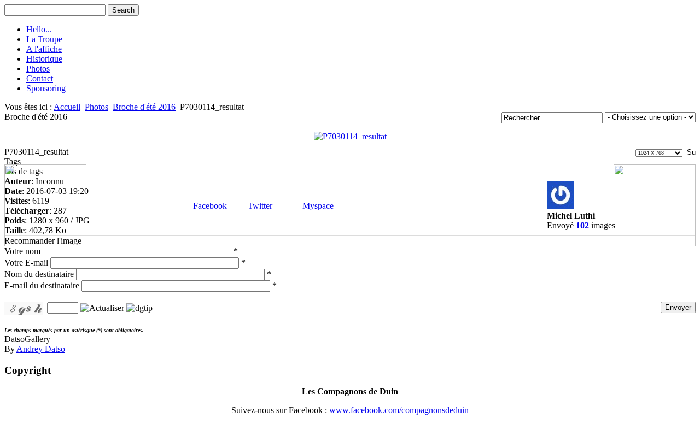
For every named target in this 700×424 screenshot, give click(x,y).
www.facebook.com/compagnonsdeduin (399, 410)
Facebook (209, 205)
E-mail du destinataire (41, 285)
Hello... (39, 29)
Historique (44, 58)
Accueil (67, 106)
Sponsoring (46, 88)
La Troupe (44, 39)
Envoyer (678, 307)
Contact (39, 78)
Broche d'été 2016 (144, 106)
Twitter (259, 205)
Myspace (317, 205)
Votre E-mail (26, 262)
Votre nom (22, 251)
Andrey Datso (40, 349)
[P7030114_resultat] (350, 136)
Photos (38, 68)
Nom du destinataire (39, 274)
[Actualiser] (102, 307)
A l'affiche (44, 49)
